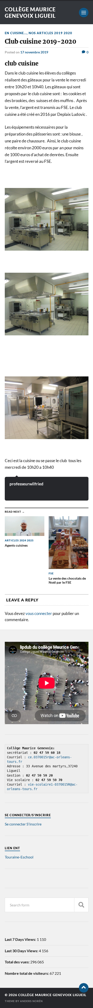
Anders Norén (31, 1001)
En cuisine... (16, 33)
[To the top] (83, 988)
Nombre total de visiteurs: (27, 973)
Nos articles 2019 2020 (50, 33)
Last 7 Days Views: (21, 939)
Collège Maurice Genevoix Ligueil (30, 12)
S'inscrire (33, 824)
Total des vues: (17, 962)
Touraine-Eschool (19, 857)
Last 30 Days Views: (22, 950)
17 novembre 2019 (34, 52)
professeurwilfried (26, 483)
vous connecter (39, 613)
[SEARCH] (81, 905)
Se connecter (15, 824)
